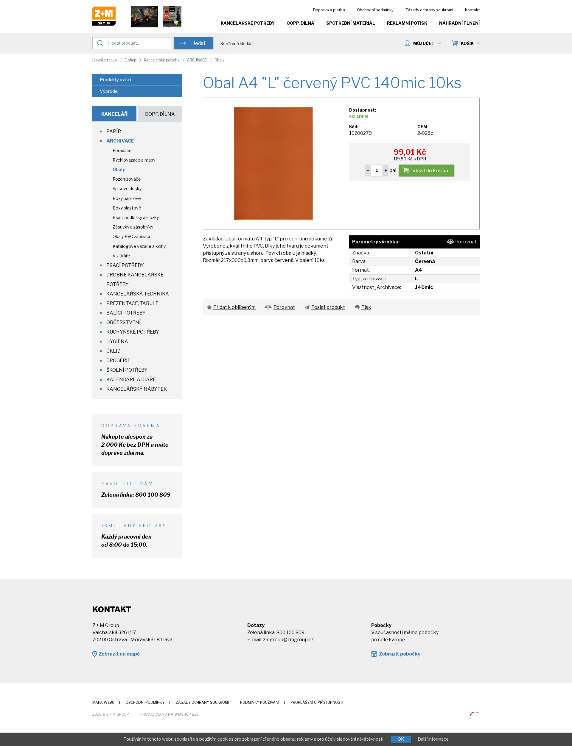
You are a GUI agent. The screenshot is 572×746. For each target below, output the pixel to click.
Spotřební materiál (350, 23)
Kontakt (472, 9)
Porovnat (466, 242)
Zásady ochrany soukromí (429, 9)
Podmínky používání (259, 702)
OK (401, 739)
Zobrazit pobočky (399, 654)
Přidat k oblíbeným (234, 307)
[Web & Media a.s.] (475, 714)
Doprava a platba (329, 9)
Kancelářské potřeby (248, 23)
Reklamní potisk (407, 23)
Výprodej (109, 91)
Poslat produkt (328, 307)
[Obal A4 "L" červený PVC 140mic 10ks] (272, 163)
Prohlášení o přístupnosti (316, 702)
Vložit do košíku (430, 170)
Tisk (366, 307)
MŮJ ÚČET (424, 43)
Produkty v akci (115, 79)
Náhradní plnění (459, 23)
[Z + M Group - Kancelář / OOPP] (104, 24)
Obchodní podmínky (375, 9)
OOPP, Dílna (300, 23)
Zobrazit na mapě (119, 654)
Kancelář (114, 114)
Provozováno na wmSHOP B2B (169, 714)
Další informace (433, 739)
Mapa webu (103, 702)
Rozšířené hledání (237, 43)
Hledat (198, 43)
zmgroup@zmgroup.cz (288, 639)
